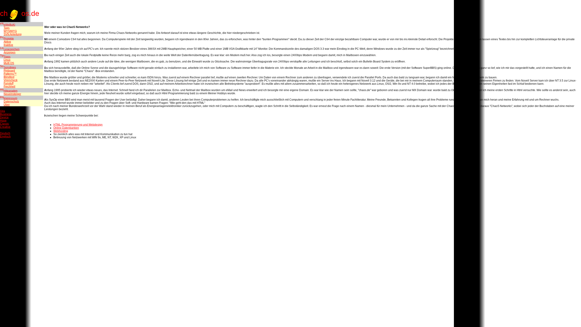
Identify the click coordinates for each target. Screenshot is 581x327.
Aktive (7, 41)
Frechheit (9, 86)
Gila (2, 111)
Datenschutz (11, 101)
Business (5, 114)
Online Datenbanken (66, 127)
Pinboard (9, 70)
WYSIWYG (10, 31)
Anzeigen (9, 52)
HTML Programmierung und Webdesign (78, 124)
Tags (7, 28)
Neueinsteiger (12, 94)
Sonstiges (10, 67)
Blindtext (9, 77)
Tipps (7, 56)
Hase (3, 120)
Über (7, 104)
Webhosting (60, 131)
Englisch (5, 136)
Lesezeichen (12, 49)
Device (4, 117)
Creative (5, 127)
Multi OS (9, 63)
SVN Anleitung (13, 34)
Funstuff (8, 83)
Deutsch (5, 133)
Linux (7, 60)
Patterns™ (10, 73)
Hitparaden (10, 90)
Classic (4, 123)
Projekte (9, 38)
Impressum (10, 98)
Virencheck (10, 80)
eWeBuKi (9, 24)
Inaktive (8, 45)
